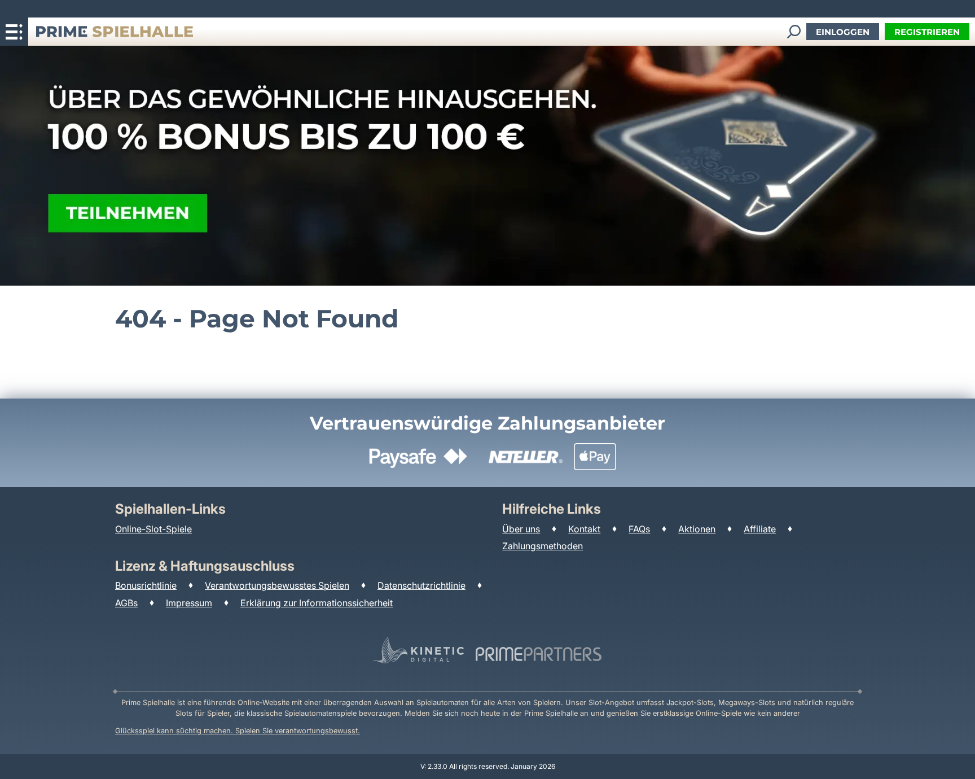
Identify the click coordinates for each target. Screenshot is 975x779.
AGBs (126, 603)
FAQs (639, 529)
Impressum (189, 603)
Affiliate (760, 529)
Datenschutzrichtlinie (421, 585)
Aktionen (696, 529)
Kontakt (584, 529)
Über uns (521, 529)
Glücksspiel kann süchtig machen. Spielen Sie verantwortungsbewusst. (237, 731)
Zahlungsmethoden (542, 546)
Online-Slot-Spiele (153, 529)
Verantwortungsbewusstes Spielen (277, 585)
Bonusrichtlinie (146, 585)
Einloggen (842, 32)
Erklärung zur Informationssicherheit (316, 603)
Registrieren (927, 32)
